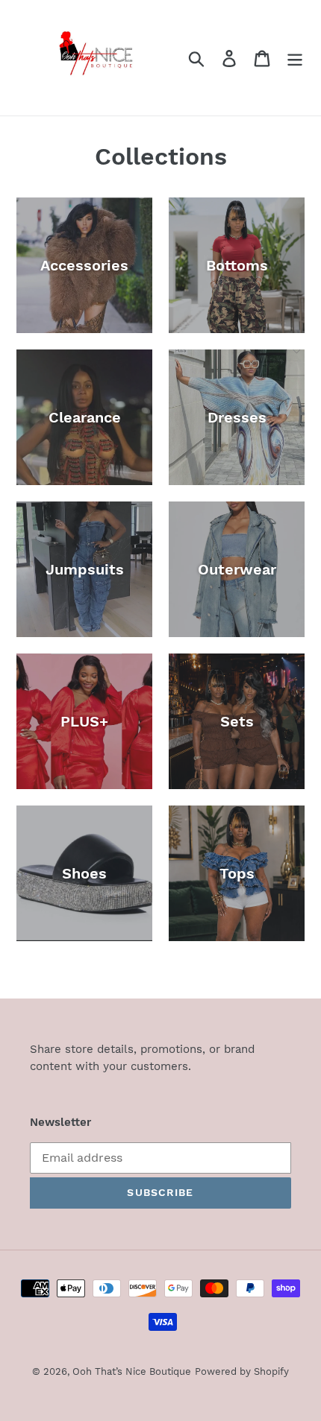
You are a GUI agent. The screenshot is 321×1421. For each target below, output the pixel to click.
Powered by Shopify (242, 1371)
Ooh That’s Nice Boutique (131, 1371)
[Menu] (294, 58)
